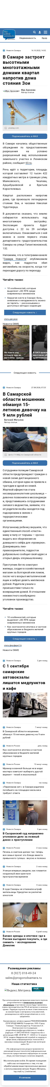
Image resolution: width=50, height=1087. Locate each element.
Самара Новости (15, 258)
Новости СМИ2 (11, 323)
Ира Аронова (28, 90)
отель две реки (11, 319)
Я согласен (25, 1077)
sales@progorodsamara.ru (23, 978)
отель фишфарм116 (13, 645)
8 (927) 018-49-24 (23, 973)
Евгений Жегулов (13, 419)
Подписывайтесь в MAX (25, 136)
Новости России (13, 746)
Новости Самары (13, 50)
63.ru (29, 162)
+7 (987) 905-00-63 (21, 1033)
